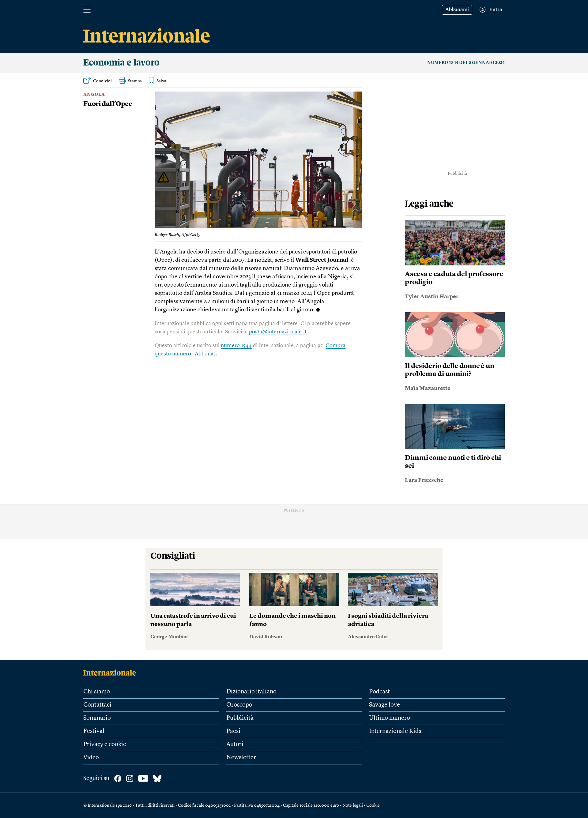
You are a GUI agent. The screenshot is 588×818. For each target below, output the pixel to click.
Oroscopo (239, 705)
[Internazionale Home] (111, 673)
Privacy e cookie (104, 744)
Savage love (384, 705)
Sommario (97, 718)
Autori (234, 744)
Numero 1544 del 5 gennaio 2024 (466, 63)
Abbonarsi (457, 9)
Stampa (135, 81)
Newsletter (241, 758)
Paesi (233, 731)
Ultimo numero (389, 718)
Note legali (352, 805)
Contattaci (97, 705)
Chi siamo (96, 692)
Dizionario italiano (251, 692)
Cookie (373, 805)
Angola (94, 94)
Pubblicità (240, 718)
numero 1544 (236, 345)
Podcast (379, 692)
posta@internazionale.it (278, 332)
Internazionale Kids (395, 731)
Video (91, 758)
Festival (93, 731)
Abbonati (206, 354)
